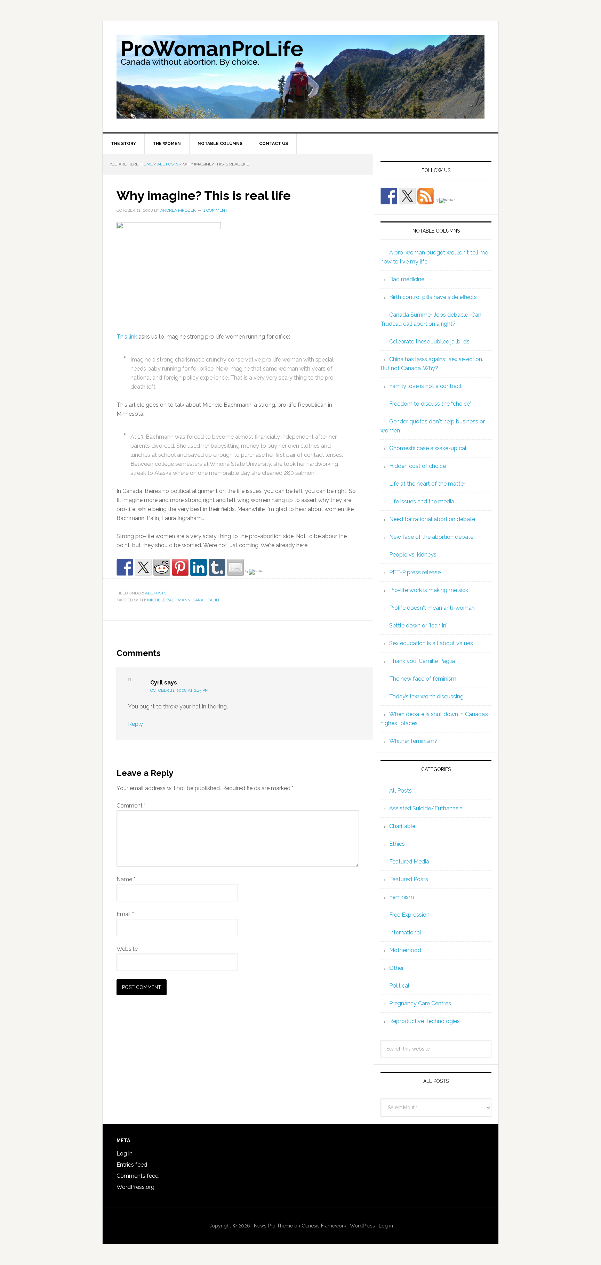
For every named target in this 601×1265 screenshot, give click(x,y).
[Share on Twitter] (143, 567)
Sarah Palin (206, 600)
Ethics (397, 844)
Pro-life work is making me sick (428, 590)
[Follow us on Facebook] (388, 196)
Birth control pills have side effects (433, 297)
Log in (125, 1153)
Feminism (401, 897)
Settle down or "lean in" (418, 625)
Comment (131, 805)
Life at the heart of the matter (427, 483)
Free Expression (409, 914)
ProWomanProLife (300, 77)
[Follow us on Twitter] (407, 196)
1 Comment (215, 210)
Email (125, 914)
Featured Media (409, 861)
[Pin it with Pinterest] (180, 567)
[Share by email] (235, 567)
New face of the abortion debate (431, 537)
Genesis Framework (324, 1225)
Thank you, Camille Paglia (422, 661)
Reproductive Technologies (424, 1021)
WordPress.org (135, 1187)
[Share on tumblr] (217, 567)
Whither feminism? (413, 741)
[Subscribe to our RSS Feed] (425, 196)
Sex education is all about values (431, 643)
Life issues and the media (421, 501)
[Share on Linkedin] (198, 567)
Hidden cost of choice (417, 466)
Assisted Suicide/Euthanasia (426, 808)
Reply (135, 724)
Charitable (402, 826)
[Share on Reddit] (161, 567)
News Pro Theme (273, 1225)
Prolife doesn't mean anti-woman (432, 608)
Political (399, 985)
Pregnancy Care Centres (420, 1003)
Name (126, 879)
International (405, 932)
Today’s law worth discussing (426, 696)
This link (127, 336)
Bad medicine (406, 279)
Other (396, 968)
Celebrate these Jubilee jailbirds (429, 341)
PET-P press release (415, 572)
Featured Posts (408, 879)
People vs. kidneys (412, 554)
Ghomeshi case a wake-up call (428, 448)
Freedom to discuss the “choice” (430, 403)
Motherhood (405, 950)
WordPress (362, 1225)
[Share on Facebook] (125, 567)
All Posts (155, 593)
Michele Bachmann (169, 600)
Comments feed (138, 1176)
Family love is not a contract (425, 386)
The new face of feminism (422, 678)
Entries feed (132, 1164)
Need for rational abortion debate (432, 519)
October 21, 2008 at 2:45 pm (179, 690)
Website (127, 949)
